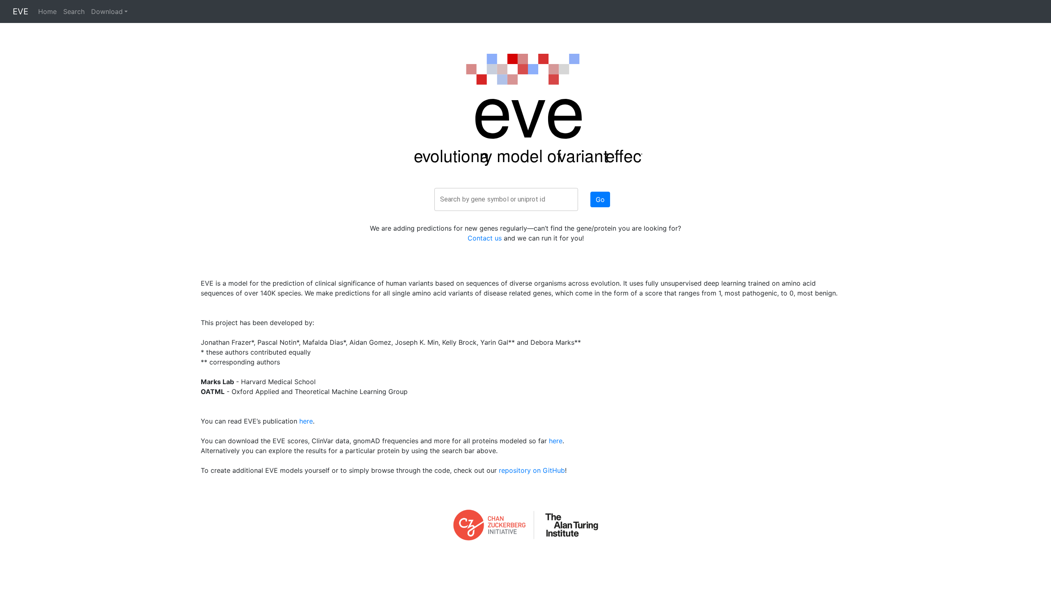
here (306, 421)
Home (47, 11)
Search (74, 11)
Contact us (485, 238)
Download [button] (107, 11)
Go (600, 199)
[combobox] (506, 199)
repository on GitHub (532, 470)
